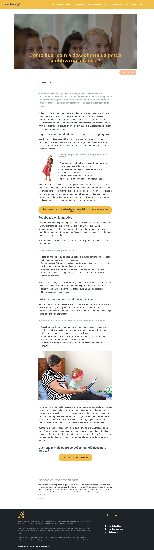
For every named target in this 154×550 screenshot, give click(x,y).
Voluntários (80, 4)
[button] (147, 4)
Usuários (107, 4)
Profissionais (131, 4)
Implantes (70, 4)
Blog (140, 4)
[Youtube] (116, 515)
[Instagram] (111, 515)
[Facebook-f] (107, 515)
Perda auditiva (57, 4)
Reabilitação (118, 4)
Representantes (94, 4)
